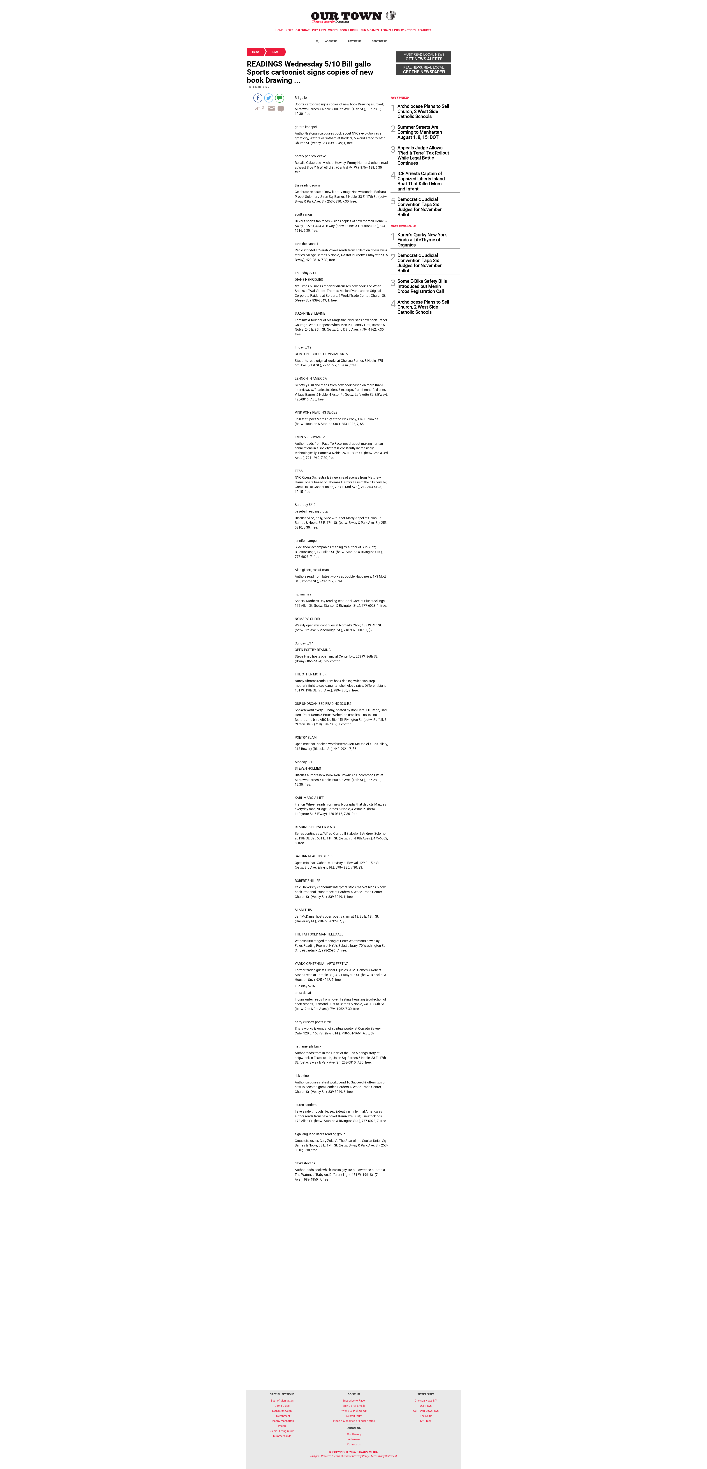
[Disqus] (317, 1240)
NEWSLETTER (430, 4)
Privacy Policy (361, 1456)
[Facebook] (257, 97)
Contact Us (379, 41)
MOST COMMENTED (403, 226)
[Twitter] (268, 97)
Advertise (354, 41)
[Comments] (279, 97)
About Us (331, 41)
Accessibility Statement (384, 1456)
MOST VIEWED (400, 97)
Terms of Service (342, 1456)
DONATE (451, 4)
